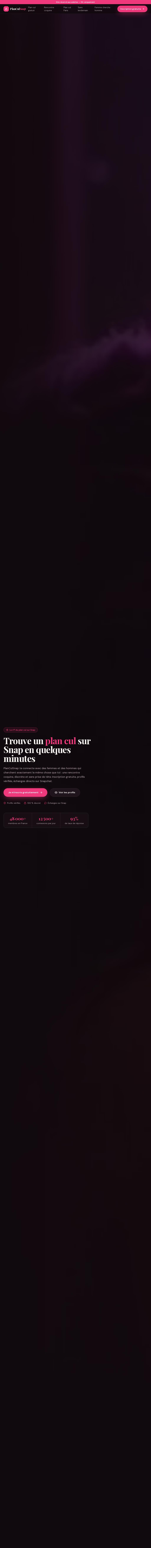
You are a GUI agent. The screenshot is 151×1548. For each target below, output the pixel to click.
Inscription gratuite (130, 9)
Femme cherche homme (102, 9)
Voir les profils (67, 792)
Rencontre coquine (49, 9)
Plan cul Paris (67, 9)
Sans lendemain (83, 9)
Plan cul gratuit (32, 9)
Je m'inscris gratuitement (23, 792)
